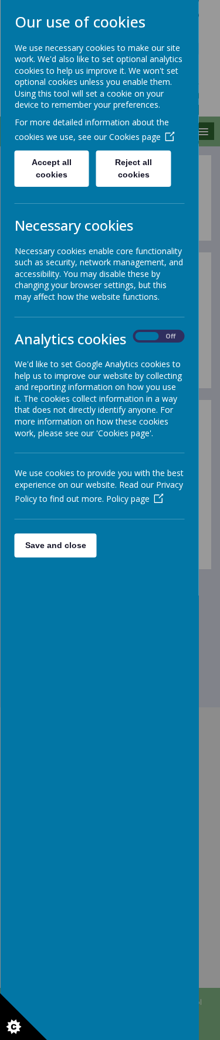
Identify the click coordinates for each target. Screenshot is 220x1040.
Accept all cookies (52, 168)
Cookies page (134, 136)
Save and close (55, 545)
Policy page (127, 498)
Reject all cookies (133, 168)
